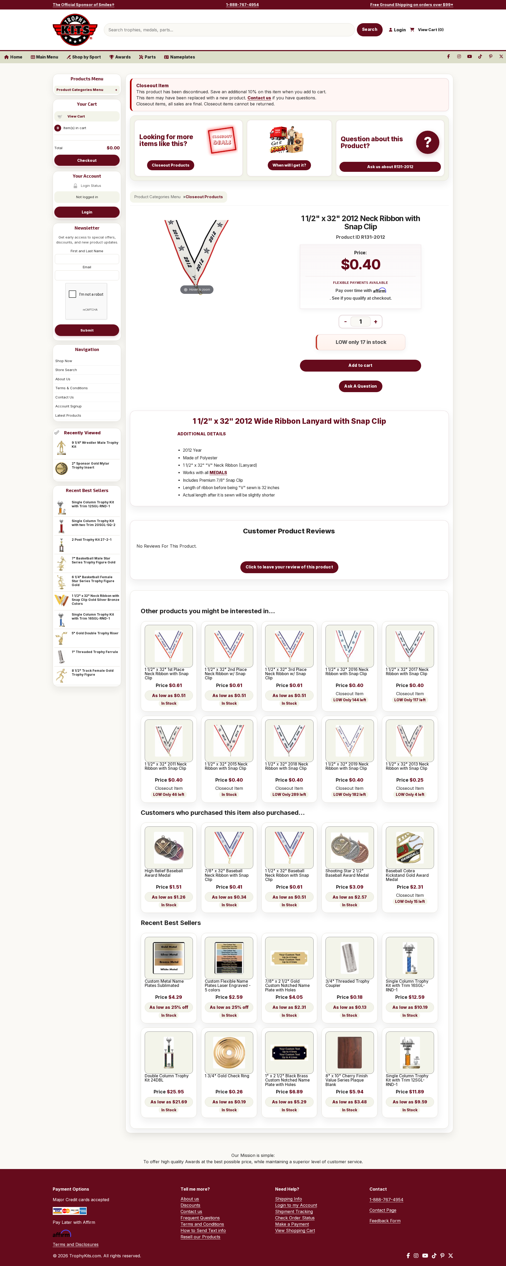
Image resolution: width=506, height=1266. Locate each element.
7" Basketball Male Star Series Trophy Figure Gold (93, 560)
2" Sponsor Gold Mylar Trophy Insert (90, 465)
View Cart (76, 116)
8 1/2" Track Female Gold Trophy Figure (93, 672)
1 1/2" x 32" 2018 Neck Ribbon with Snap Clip (286, 766)
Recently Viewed (82, 432)
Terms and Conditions (202, 1224)
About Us (62, 379)
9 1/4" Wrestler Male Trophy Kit (95, 445)
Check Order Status (295, 1217)
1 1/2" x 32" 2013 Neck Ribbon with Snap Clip (407, 766)
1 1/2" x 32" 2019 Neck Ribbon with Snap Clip (346, 766)
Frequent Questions (200, 1217)
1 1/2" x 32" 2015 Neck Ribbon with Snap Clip (226, 766)
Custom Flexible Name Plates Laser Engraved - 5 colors (228, 985)
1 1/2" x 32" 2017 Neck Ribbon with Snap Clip (407, 672)
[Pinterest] (442, 1256)
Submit (87, 330)
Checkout (87, 160)
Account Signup (68, 406)
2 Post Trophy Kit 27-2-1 (91, 540)
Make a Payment (292, 1224)
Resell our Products (200, 1236)
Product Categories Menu (79, 89)
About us (190, 1198)
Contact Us (64, 397)
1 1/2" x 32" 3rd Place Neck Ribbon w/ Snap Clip (285, 674)
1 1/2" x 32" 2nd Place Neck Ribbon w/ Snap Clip (226, 674)
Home (16, 57)
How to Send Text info (203, 1230)
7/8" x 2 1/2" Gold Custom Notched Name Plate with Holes (287, 985)
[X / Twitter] (450, 1256)
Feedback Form (385, 1220)
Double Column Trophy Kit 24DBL (167, 1078)
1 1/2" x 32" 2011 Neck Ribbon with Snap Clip (166, 766)
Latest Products (68, 415)
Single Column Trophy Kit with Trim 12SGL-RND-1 (93, 504)
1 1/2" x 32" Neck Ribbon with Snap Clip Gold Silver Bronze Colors (95, 600)
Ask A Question (360, 386)
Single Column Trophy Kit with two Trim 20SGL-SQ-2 (93, 523)
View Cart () (431, 30)
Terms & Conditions (71, 388)
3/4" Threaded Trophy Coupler (347, 983)
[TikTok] (434, 1256)
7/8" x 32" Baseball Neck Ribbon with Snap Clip (227, 875)
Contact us (259, 97)
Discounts (190, 1205)
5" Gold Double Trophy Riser (95, 633)
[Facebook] (408, 1256)
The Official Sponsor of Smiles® (83, 4)
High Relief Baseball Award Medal (164, 873)
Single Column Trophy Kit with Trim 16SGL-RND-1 (93, 616)
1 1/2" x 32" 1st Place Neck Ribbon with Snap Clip (166, 674)
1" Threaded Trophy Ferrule (95, 652)
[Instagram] (416, 1256)
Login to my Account (296, 1205)
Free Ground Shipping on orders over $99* (411, 4)
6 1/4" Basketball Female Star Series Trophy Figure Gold (93, 581)
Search (369, 29)
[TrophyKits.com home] (75, 30)
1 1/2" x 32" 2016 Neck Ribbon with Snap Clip (346, 672)
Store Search (66, 370)
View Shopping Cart (295, 1230)
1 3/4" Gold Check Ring (227, 1076)
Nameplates (182, 57)
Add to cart (360, 365)
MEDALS (218, 472)
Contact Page (382, 1210)
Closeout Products (204, 196)
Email (87, 267)
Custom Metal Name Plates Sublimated (164, 983)
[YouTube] (425, 1256)
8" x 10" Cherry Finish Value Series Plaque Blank (346, 1080)
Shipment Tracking (294, 1211)
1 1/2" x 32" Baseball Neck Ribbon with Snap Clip (287, 875)
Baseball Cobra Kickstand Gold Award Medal (407, 875)
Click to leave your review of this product (289, 566)
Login (87, 212)
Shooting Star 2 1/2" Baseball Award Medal (347, 873)
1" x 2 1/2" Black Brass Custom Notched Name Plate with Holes (287, 1080)
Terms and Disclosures (76, 1244)
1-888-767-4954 (242, 4)
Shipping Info (288, 1198)
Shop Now (63, 361)
